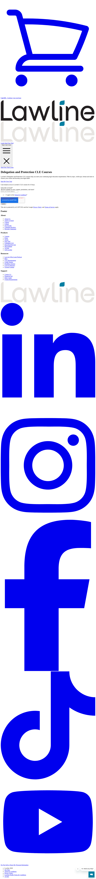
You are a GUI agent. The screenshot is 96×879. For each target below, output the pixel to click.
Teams (6, 240)
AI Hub (6, 248)
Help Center (8, 278)
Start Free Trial (9, 143)
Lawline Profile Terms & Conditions (15, 875)
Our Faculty (8, 225)
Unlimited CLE (9, 243)
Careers (6, 222)
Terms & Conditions (20, 195)
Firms (6, 238)
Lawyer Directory (9, 265)
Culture (6, 224)
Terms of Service (50, 207)
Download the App (10, 245)
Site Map (7, 870)
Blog (5, 259)
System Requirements (10, 279)
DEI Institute (8, 246)
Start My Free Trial (6, 181)
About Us (7, 219)
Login (3, 143)
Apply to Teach (9, 220)
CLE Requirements (10, 260)
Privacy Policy (37, 207)
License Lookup (9, 267)
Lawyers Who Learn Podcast (13, 257)
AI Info (6, 876)
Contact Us (7, 274)
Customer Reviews (10, 227)
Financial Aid (8, 276)
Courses (6, 236)
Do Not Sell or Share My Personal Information (14, 865)
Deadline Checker (9, 264)
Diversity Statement (10, 229)
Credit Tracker (8, 262)
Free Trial (7, 241)
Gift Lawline (8, 250)
